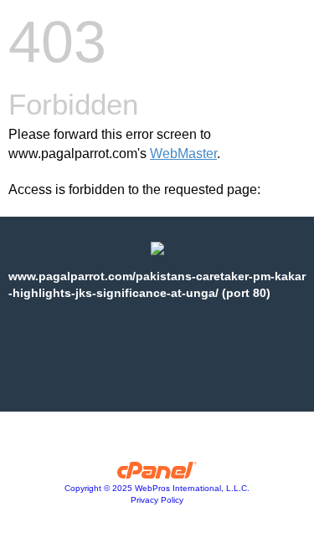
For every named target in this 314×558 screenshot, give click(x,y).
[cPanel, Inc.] (157, 474)
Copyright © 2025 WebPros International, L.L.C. (157, 488)
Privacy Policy (157, 499)
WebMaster (183, 153)
